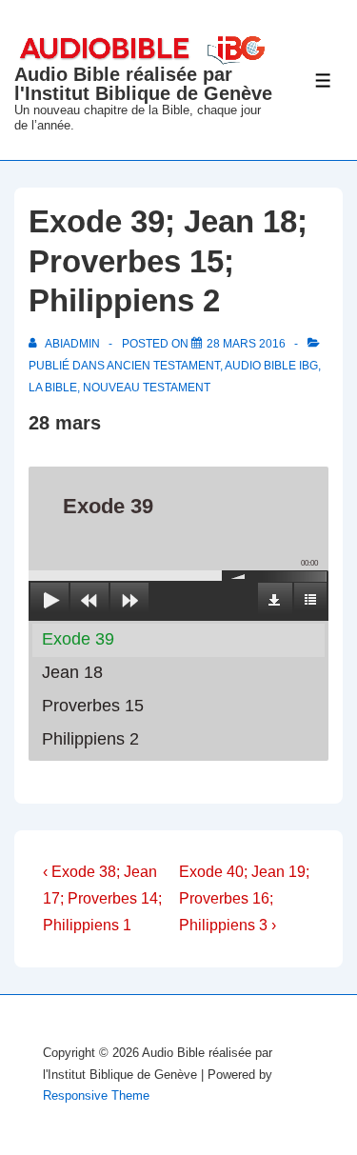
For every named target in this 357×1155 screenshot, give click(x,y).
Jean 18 (72, 672)
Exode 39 (78, 638)
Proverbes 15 (93, 705)
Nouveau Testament (146, 387)
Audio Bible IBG (271, 365)
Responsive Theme (96, 1095)
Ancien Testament (163, 365)
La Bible (53, 387)
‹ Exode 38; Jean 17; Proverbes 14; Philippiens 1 (102, 898)
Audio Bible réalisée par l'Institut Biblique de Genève (143, 84)
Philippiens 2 (90, 738)
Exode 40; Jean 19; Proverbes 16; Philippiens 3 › (244, 898)
